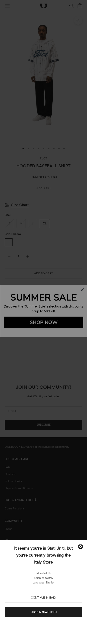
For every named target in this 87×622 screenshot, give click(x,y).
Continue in (43, 597)
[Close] (80, 546)
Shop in (44, 612)
